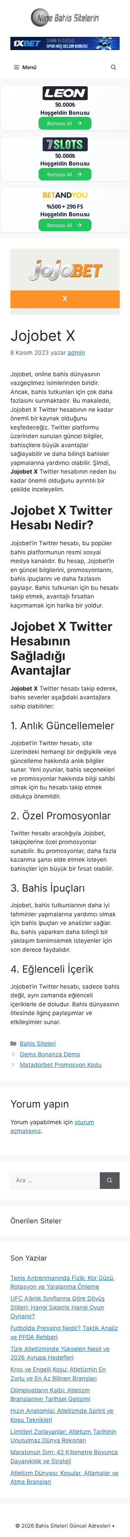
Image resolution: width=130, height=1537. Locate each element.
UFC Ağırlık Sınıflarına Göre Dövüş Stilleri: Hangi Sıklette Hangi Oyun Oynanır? (57, 1307)
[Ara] (110, 1180)
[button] (113, 67)
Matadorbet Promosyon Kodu (61, 1064)
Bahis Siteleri (38, 1043)
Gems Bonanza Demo (50, 1054)
